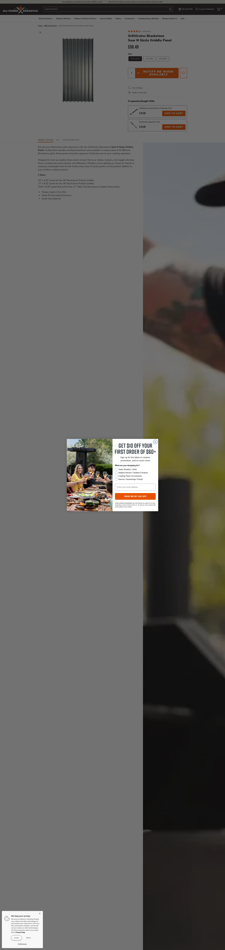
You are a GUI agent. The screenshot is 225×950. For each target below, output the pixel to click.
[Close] (40, 913)
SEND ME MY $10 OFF (135, 496)
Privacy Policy (20, 932)
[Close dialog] (155, 442)
